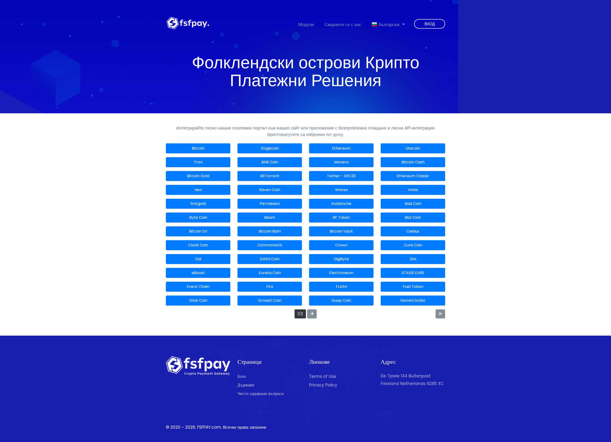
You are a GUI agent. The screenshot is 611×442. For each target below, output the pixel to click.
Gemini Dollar (413, 300)
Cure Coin (413, 245)
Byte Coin (198, 217)
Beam (269, 217)
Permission (270, 203)
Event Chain (198, 286)
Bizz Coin (413, 217)
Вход (430, 24)
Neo (198, 189)
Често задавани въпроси (260, 393)
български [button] (389, 24)
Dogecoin (270, 148)
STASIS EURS (413, 273)
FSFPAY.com (209, 427)
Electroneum (341, 273)
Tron (198, 162)
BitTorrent (269, 176)
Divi (413, 259)
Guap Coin (341, 300)
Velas (413, 189)
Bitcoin (198, 148)
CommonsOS (269, 245)
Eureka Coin (270, 273)
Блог (241, 376)
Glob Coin (198, 300)
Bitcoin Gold (198, 176)
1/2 (300, 314)
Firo (269, 286)
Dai (198, 259)
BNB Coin (269, 162)
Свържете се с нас (343, 24)
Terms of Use (322, 376)
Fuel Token (413, 286)
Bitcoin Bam (270, 231)
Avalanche (341, 203)
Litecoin (413, 148)
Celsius (412, 231)
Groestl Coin (269, 300)
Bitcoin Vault (341, 231)
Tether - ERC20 (341, 176)
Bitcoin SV (198, 231)
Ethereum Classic (413, 176)
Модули (306, 24)
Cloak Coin (198, 245)
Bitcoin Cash (413, 162)
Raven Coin (269, 189)
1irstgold (198, 203)
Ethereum (341, 148)
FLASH (341, 286)
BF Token (341, 217)
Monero (341, 162)
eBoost (198, 273)
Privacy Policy (323, 385)
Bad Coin (413, 203)
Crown (341, 245)
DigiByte (341, 259)
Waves (341, 189)
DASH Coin (269, 259)
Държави (245, 385)
